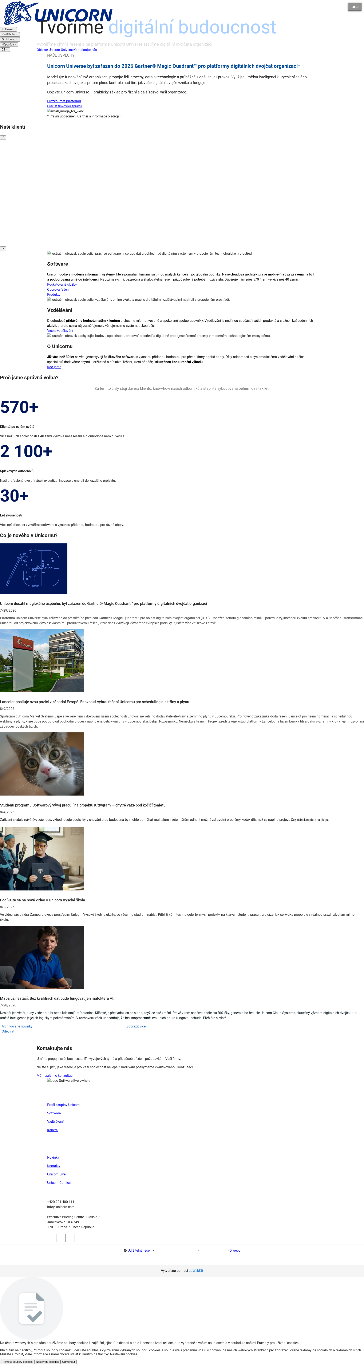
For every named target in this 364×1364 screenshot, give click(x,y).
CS (3, 49)
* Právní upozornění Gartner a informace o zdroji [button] (83, 116)
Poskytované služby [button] (62, 284)
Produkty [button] (53, 295)
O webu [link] (235, 1250)
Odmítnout (68, 1361)
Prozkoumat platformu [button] (64, 101)
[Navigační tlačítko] (354, 7)
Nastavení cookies (47, 1361)
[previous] (3, 137)
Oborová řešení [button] (58, 289)
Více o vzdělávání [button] (60, 331)
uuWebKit (196, 1271)
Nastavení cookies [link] (213, 1250)
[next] (3, 248)
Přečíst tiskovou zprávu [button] (64, 106)
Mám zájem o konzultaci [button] (55, 1076)
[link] (59, 24)
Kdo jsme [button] (54, 367)
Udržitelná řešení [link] (140, 1250)
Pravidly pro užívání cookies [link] (277, 1343)
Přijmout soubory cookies (17, 1361)
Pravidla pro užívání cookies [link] (176, 1250)
